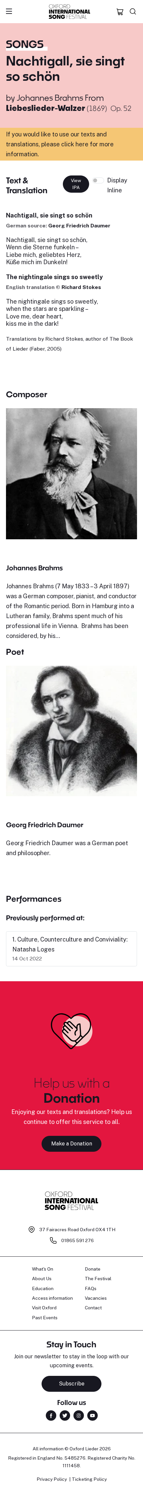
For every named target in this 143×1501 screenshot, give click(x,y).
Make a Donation (71, 1143)
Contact (93, 1307)
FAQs (90, 1288)
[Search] (133, 12)
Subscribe (71, 1383)
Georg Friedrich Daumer (79, 225)
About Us (42, 1278)
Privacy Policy (52, 1479)
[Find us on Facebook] (51, 1414)
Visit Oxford (44, 1307)
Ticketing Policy (89, 1479)
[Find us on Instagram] (78, 1414)
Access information (52, 1298)
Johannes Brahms (50, 97)
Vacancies (96, 1298)
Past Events (45, 1317)
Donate (92, 1269)
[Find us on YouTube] (92, 1414)
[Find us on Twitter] (65, 1414)
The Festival (98, 1278)
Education (43, 1288)
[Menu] (9, 12)
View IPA (76, 184)
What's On (42, 1269)
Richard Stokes (81, 287)
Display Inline (117, 185)
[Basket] (120, 12)
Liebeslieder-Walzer (46, 108)
